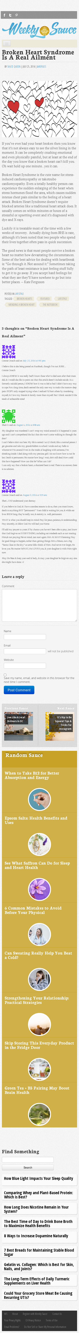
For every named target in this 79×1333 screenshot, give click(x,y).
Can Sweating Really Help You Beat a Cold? (38, 955)
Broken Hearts (24, 299)
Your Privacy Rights (12, 1320)
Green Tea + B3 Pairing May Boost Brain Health (37, 1090)
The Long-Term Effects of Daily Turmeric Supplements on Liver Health (36, 1281)
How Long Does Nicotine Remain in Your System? (36, 1209)
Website (9, 660)
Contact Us (57, 1314)
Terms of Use (52, 1320)
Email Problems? (11, 1327)
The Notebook (50, 304)
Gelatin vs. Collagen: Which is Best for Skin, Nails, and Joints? (39, 1266)
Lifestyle (19, 294)
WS (5, 1314)
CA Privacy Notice (33, 1320)
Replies (41, 66)
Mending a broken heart (22, 304)
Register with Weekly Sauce (35, 1314)
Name (7, 631)
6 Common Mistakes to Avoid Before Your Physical (33, 910)
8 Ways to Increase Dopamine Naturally (36, 1235)
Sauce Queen (14, 66)
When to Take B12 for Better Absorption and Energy (32, 775)
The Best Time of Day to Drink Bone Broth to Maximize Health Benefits (38, 1223)
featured (45, 299)
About (15, 1314)
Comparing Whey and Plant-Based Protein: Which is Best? (38, 1195)
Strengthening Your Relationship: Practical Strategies (37, 1000)
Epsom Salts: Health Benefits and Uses (36, 820)
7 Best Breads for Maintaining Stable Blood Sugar (39, 1252)
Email (7, 645)
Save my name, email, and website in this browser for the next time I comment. (39, 680)
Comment (8, 586)
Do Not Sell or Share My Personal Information (45, 1327)
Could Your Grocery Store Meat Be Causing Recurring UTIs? (38, 1295)
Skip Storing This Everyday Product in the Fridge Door (39, 1045)
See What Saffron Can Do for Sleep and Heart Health (37, 865)
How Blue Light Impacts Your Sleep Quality (38, 1178)
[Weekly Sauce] (39, 30)
